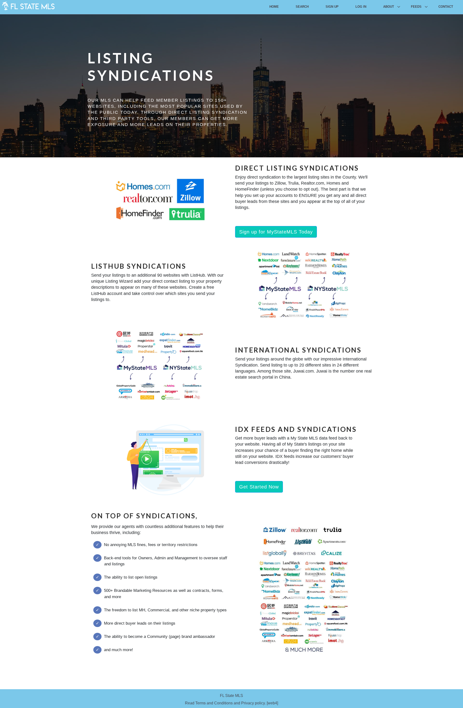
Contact (445, 6)
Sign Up (332, 6)
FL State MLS (231, 696)
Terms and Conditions (214, 703)
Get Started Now (259, 486)
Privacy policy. (253, 703)
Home (274, 6)
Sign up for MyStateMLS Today (276, 231)
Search (302, 6)
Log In (360, 6)
